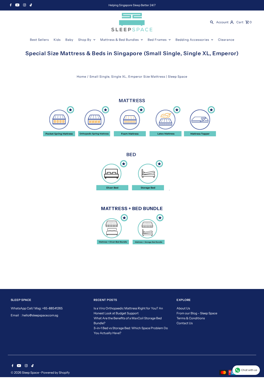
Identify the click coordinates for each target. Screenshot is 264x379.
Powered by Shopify (55, 372)
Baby (69, 40)
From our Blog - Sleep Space (197, 313)
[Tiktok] (30, 5)
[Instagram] (24, 5)
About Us (183, 308)
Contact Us (185, 323)
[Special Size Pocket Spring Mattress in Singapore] (59, 135)
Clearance (226, 40)
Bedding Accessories (192, 40)
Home (81, 76)
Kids (57, 40)
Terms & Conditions (191, 318)
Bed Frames (157, 40)
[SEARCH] (211, 22)
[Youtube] (16, 5)
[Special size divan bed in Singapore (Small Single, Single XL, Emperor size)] (112, 189)
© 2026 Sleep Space (25, 372)
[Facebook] (10, 5)
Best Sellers (39, 40)
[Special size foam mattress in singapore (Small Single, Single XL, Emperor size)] (130, 135)
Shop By (84, 40)
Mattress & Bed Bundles (119, 40)
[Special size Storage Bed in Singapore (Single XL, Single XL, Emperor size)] (148, 189)
